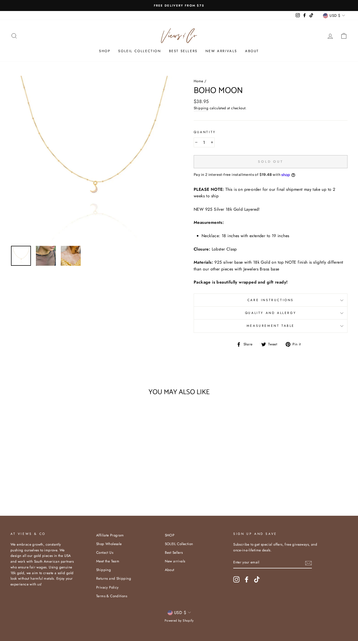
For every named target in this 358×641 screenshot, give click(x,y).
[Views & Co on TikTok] (257, 579)
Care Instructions (270, 300)
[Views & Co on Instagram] (236, 579)
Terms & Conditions (111, 596)
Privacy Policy (107, 587)
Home (198, 81)
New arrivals (221, 50)
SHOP (104, 50)
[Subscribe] (308, 562)
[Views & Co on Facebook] (246, 579)
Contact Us (104, 552)
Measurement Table (271, 325)
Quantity (205, 132)
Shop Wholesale (109, 543)
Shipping (201, 108)
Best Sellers (183, 50)
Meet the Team (107, 561)
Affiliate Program (110, 535)
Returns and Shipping (113, 578)
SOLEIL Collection (139, 50)
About (252, 50)
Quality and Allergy (270, 313)
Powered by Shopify (179, 620)
